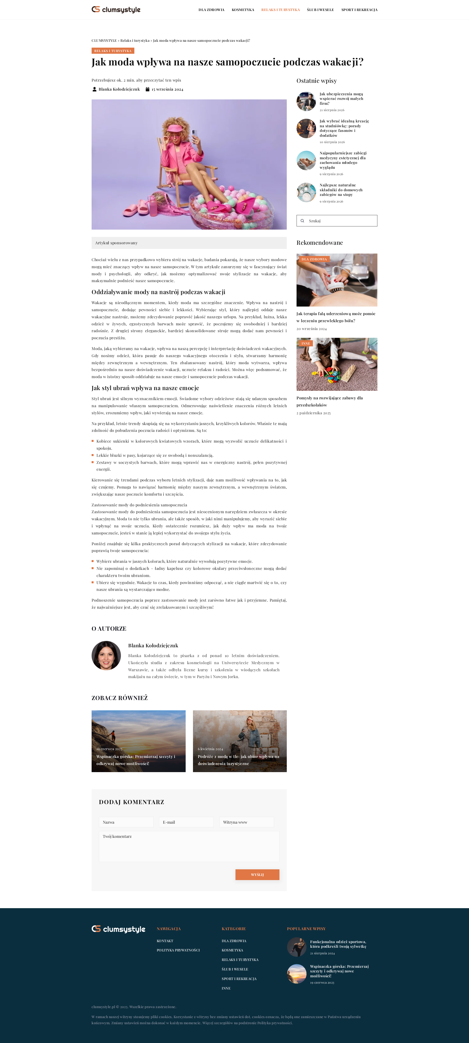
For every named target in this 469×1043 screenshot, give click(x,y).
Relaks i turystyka (280, 9)
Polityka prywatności (178, 950)
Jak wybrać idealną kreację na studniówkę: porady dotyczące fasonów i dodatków (344, 128)
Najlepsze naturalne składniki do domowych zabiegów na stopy (341, 190)
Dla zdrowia (211, 9)
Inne (226, 988)
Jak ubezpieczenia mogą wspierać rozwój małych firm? (341, 99)
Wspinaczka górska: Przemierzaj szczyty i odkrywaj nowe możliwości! (339, 971)
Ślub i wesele (320, 9)
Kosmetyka (243, 9)
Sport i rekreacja (359, 9)
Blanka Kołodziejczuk (119, 89)
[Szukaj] (302, 221)
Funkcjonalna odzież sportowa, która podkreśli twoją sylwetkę (338, 944)
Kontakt (165, 940)
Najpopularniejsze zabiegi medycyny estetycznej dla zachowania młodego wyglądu (343, 160)
